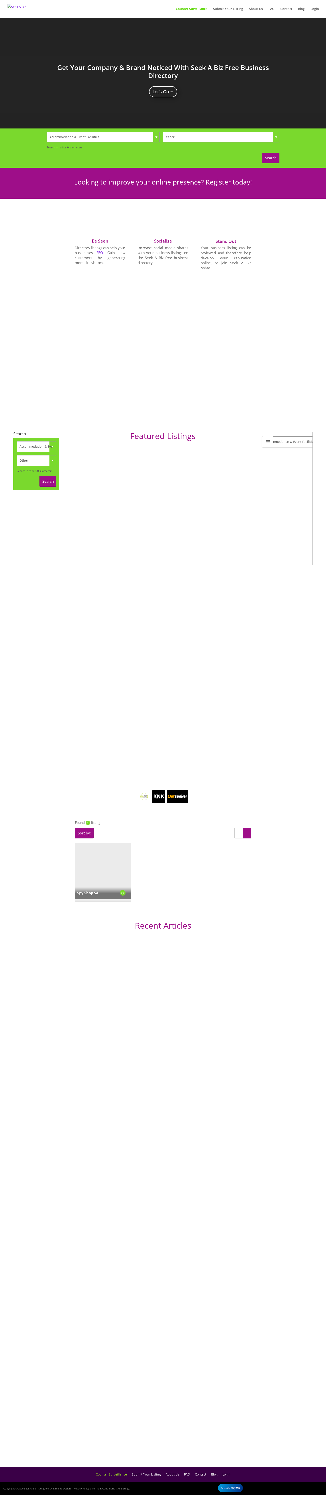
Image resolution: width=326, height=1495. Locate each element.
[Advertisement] (226, 343)
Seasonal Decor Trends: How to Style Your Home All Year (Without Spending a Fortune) (128, 1444)
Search (271, 158)
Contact (286, 9)
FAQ (272, 9)
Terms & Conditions (103, 1488)
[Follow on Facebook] (291, 1487)
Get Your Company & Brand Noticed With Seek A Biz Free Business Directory (163, 71)
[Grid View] (247, 833)
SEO (99, 252)
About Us (256, 9)
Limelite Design (62, 1488)
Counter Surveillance (191, 9)
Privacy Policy (81, 1488)
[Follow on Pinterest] (317, 1487)
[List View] (238, 833)
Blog (301, 9)
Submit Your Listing (228, 9)
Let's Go (161, 92)
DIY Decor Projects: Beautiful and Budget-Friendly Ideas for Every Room (114, 1106)
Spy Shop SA (87, 892)
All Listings (124, 1488)
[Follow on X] (304, 1487)
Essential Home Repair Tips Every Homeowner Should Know (104, 1298)
